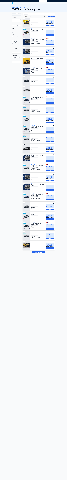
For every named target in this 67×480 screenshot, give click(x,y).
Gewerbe (19, 15)
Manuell (19, 36)
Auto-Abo (14, 13)
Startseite (13, 7)
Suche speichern (52, 16)
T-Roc (24, 7)
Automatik (14, 36)
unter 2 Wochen (15, 43)
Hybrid (19, 32)
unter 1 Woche (15, 42)
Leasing (17, 7)
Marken (20, 7)
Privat (14, 15)
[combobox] (16, 19)
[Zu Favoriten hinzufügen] (53, 19)
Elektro (14, 32)
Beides (20, 13)
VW (21, 7)
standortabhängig (15, 41)
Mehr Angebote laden (38, 252)
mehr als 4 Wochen (15, 40)
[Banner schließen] (48, 1)
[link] (39, 22)
